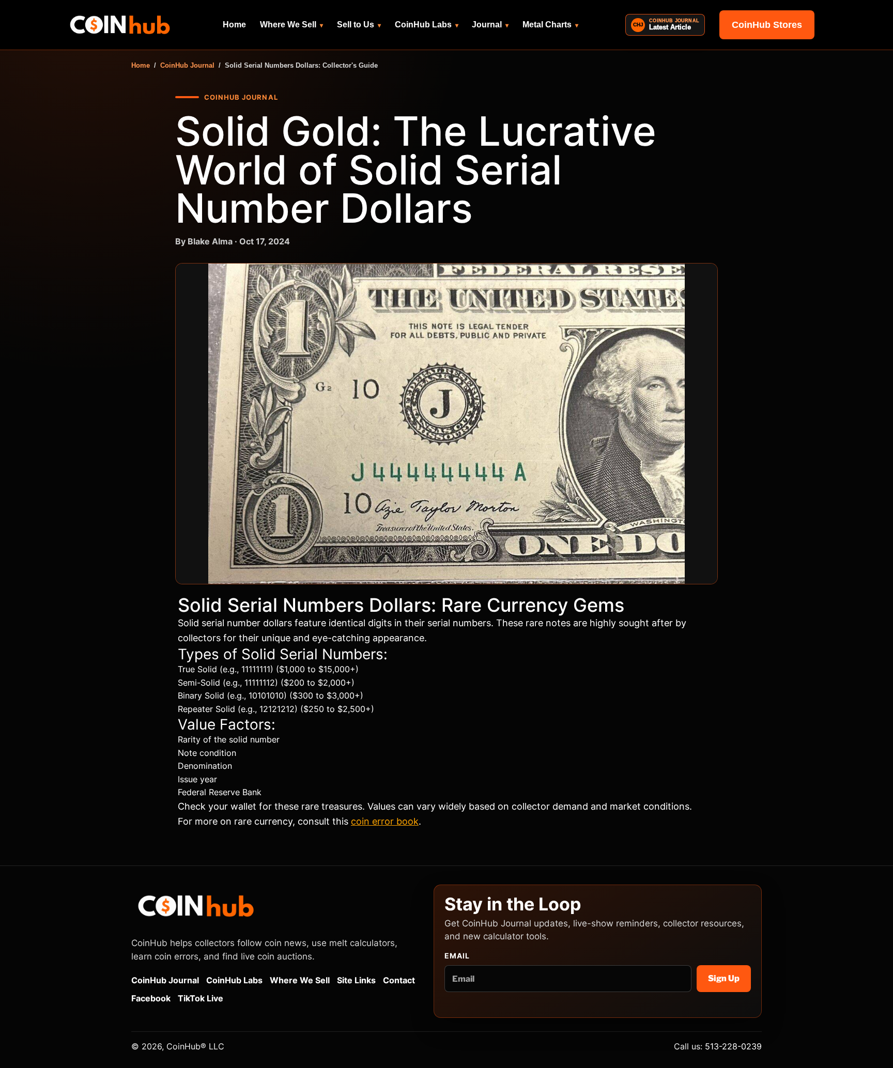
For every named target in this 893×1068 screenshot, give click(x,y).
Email (457, 956)
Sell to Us (359, 24)
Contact (399, 980)
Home (234, 24)
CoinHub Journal (187, 65)
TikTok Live (200, 998)
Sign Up (724, 978)
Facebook (151, 998)
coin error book (385, 821)
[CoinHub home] (120, 24)
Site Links (356, 980)
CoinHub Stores (767, 25)
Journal (490, 24)
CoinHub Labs (426, 24)
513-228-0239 (733, 1046)
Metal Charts (550, 24)
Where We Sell (291, 24)
